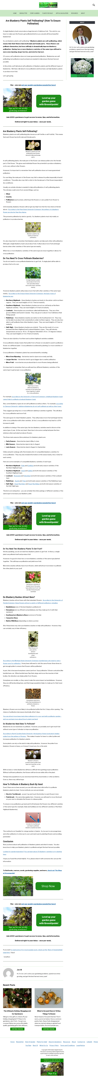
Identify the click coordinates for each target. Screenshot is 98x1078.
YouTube (28, 1045)
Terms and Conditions (67, 1045)
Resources (74, 13)
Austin (17, 481)
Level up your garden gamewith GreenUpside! (48, 101)
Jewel (23, 471)
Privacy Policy (54, 1045)
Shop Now (48, 886)
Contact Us (81, 1042)
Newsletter (23, 13)
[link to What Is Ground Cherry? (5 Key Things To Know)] (49, 998)
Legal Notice (80, 1045)
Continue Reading (17, 1029)
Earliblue (31, 466)
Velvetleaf (27, 476)
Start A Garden (34, 13)
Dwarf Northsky (19, 484)
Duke (23, 466)
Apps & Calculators (62, 13)
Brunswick (17, 476)
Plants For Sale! (47, 13)
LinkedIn (89, 1042)
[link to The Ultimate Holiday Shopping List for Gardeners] (17, 998)
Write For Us (44, 1045)
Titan (24, 481)
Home (15, 13)
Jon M (19, 970)
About (83, 13)
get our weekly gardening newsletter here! (38, 85)
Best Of (35, 1045)
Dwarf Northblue (33, 484)
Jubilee (30, 471)
